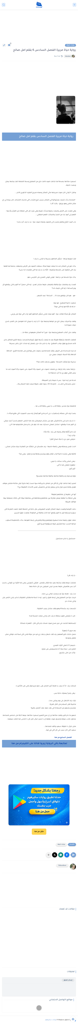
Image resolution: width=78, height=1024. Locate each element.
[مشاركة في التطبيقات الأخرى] (48, 854)
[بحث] (3, 4)
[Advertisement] (39, 27)
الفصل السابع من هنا (63, 737)
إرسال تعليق (68, 980)
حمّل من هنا (39, 832)
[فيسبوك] (39, 1007)
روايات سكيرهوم (50, 1020)
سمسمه (68, 56)
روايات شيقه (70, 45)
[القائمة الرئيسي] (74, 4)
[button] (66, 854)
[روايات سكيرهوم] (39, 4)
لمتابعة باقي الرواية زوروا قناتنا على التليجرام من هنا (39, 743)
